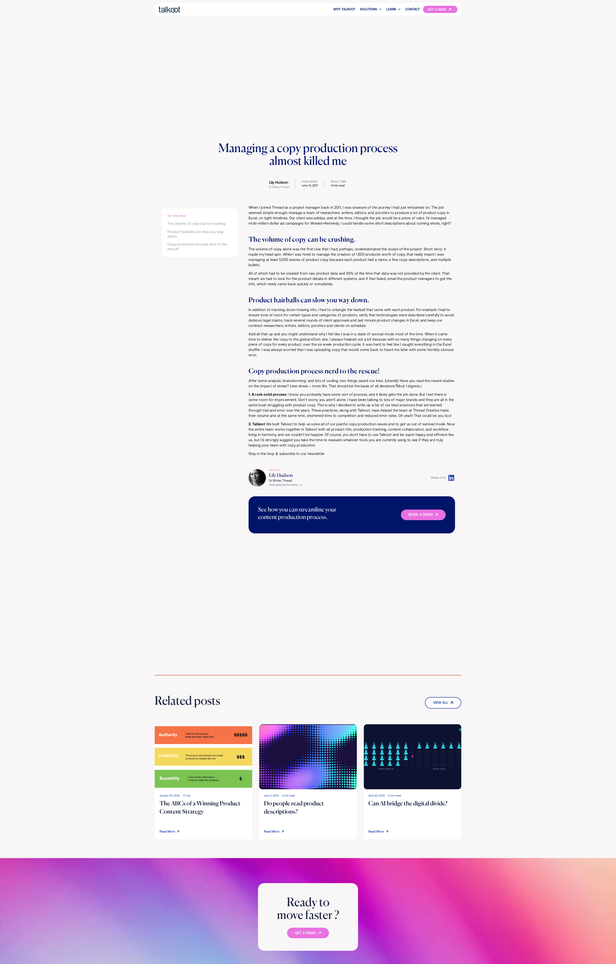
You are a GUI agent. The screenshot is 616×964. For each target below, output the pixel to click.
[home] (186, 9)
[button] (371, 9)
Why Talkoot (344, 9)
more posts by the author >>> (286, 484)
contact (412, 9)
